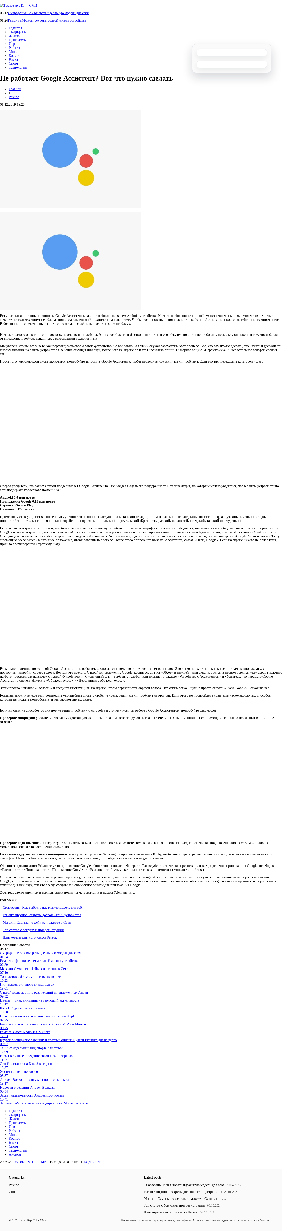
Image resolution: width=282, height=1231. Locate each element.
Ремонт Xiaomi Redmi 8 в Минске (25, 1032)
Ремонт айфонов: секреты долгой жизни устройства (47, 20)
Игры (13, 44)
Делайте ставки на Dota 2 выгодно (26, 1064)
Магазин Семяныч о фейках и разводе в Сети (37, 922)
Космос (14, 55)
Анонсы (15, 1154)
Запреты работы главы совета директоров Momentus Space (44, 1103)
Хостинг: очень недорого (19, 1071)
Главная (15, 89)
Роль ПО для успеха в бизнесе (22, 1008)
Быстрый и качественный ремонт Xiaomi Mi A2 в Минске (43, 1024)
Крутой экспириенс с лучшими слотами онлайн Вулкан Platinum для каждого (58, 1040)
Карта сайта (93, 1162)
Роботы (14, 48)
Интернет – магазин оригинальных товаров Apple (37, 1016)
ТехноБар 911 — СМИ (30, 1162)
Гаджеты (15, 28)
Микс (13, 51)
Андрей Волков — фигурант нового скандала (34, 1079)
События (15, 1192)
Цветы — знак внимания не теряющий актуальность (39, 1000)
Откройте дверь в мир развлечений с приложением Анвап (44, 992)
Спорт (13, 63)
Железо (14, 36)
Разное (14, 97)
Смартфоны (18, 32)
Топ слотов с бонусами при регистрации (33, 930)
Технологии (18, 67)
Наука (13, 59)
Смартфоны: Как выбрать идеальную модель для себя (48, 13)
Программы (18, 40)
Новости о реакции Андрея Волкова (27, 1087)
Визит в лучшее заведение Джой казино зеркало (36, 1056)
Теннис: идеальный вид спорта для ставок (31, 1048)
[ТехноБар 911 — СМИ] (18, 5)
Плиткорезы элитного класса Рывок (30, 937)
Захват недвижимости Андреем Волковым (32, 1095)
